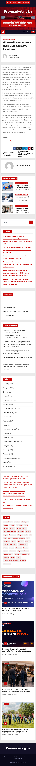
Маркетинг (6, 421)
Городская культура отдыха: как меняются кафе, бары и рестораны (16, 690)
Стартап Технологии (19, 538)
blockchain (12, 535)
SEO (11, 25)
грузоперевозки (22, 544)
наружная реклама (23, 551)
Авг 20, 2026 (8, 614)
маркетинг (23, 23)
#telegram (25, 522)
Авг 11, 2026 (8, 694)
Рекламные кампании (10, 458)
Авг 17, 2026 (8, 654)
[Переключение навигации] (24, 32)
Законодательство (9, 400)
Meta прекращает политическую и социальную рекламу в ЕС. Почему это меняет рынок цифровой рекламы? (16, 273)
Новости (6, 433)
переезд (16, 554)
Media (26, 535)
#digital (10, 522)
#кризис (12, 528)
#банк (6, 525)
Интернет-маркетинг (8, 39)
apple (5, 535)
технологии (7, 564)
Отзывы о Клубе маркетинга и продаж (15, 311)
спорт (18, 557)
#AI (5, 522)
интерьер (18, 548)
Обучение (6, 438)
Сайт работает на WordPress (12, 757)
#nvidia (17, 522)
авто (28, 538)
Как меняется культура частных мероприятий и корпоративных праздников (15, 732)
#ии (26, 525)
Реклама (6, 454)
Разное (5, 450)
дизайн (12, 548)
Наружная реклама (9, 429)
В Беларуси (7, 392)
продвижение (22, 25)
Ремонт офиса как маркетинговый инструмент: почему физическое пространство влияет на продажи (14, 493)
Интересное (7, 404)
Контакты (6, 303)
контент (25, 548)
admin (16, 55)
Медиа (5, 425)
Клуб (4, 299)
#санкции (21, 532)
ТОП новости (7, 466)
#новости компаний (8, 23)
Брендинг (6, 388)
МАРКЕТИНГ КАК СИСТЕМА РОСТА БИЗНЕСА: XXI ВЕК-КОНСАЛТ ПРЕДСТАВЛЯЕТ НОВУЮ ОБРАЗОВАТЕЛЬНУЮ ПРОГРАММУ (15, 612)
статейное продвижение (11, 560)
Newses (26, 757)
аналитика (7, 541)
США (9, 538)
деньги (6, 548)
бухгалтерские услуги (10, 544)
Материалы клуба (9, 307)
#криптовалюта (21, 528)
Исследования (8, 413)
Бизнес (5, 384)
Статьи (5, 462)
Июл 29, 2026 (19, 189)
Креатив (5, 417)
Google (20, 535)
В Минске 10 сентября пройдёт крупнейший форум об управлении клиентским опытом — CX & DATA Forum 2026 (17, 344)
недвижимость (8, 554)
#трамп (28, 532)
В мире (5, 396)
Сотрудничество (8, 315)
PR (30, 535)
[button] (28, 32)
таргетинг (23, 560)
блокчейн (20, 541)
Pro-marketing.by (18, 11)
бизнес (17, 23)
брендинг (28, 541)
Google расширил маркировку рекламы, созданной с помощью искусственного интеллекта (17, 249)
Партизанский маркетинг (11, 442)
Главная (12, 762)
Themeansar (18, 758)
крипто (6, 551)
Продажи (6, 446)
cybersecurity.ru (8, 141)
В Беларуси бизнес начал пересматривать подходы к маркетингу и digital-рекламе (17, 264)
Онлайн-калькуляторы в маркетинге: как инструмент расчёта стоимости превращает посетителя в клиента (17, 484)
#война (12, 525)
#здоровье (19, 525)
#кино (6, 528)
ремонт (15, 25)
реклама (29, 23)
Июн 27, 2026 (19, 201)
